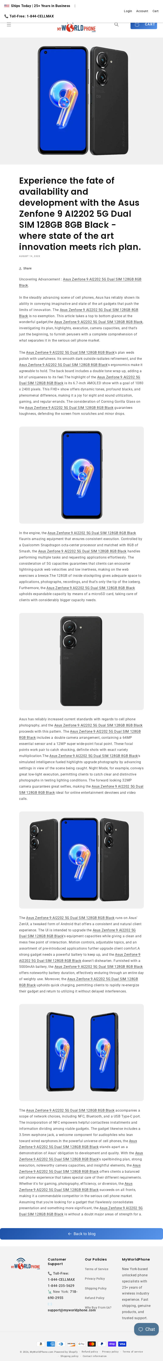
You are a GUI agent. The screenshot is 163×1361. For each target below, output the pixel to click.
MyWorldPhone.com (41, 1352)
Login (128, 11)
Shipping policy (69, 1356)
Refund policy (90, 1351)
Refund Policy (95, 1298)
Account (142, 11)
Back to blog (85, 1234)
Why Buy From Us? (98, 1307)
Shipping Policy (96, 1288)
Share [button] (27, 268)
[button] (9, 24)
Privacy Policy (95, 1278)
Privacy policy (110, 1351)
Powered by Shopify (66, 1352)
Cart (156, 11)
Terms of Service (96, 1269)
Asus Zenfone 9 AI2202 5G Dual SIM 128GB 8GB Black (98, 322)
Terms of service (133, 1351)
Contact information (95, 1356)
